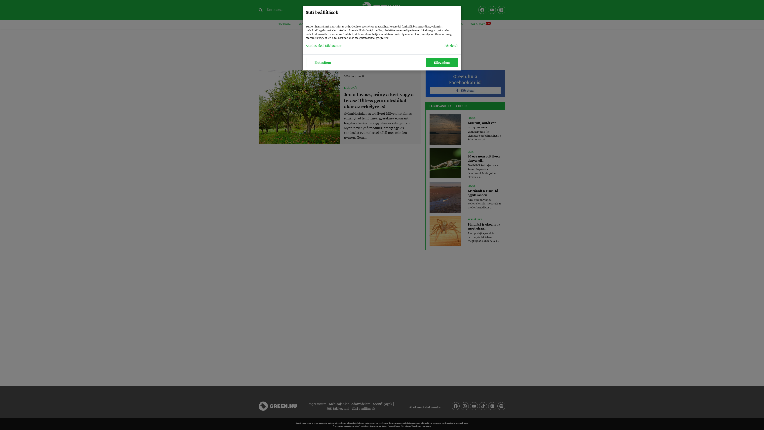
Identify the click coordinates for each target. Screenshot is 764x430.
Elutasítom (323, 62)
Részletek (451, 45)
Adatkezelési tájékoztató (324, 45)
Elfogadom (442, 62)
